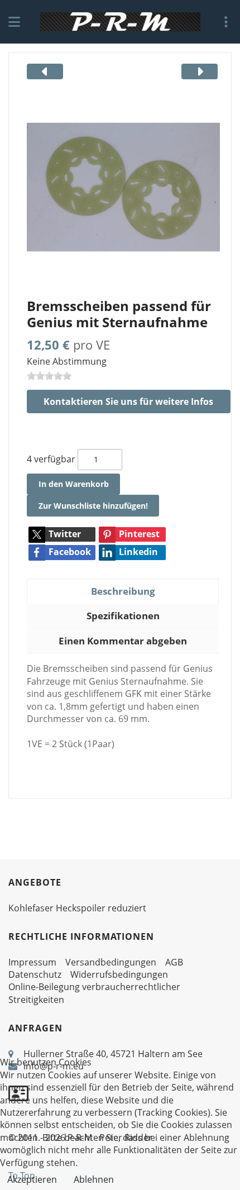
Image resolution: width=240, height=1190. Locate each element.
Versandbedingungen (110, 962)
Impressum (32, 962)
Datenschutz (34, 974)
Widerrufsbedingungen (119, 974)
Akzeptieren (32, 1179)
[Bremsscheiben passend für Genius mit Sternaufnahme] (123, 186)
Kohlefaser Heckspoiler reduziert (77, 908)
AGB (174, 962)
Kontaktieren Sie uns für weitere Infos (128, 401)
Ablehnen (94, 1179)
